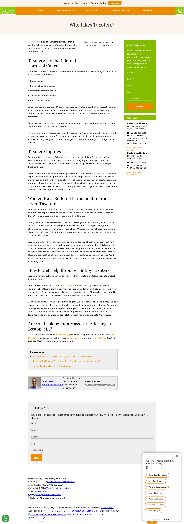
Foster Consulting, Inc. (84, 511)
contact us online (75, 338)
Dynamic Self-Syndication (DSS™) (84, 514)
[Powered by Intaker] (166, 519)
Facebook (91, 384)
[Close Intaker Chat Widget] (177, 456)
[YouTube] (33, 494)
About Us (91, 10)
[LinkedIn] (31, 494)
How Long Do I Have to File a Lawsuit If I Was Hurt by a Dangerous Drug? (66, 361)
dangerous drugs (62, 334)
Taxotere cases (66, 285)
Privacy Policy (107, 507)
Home (40, 10)
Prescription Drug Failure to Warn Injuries (51, 366)
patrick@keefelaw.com (52, 384)
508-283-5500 (42, 491)
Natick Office (100, 338)
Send (140, 106)
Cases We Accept (64, 10)
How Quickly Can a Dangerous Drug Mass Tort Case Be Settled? (62, 356)
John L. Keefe (47, 381)
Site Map (32, 517)
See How (115, 3)
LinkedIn (101, 384)
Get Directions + (67, 481)
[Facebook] (29, 494)
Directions (131, 150)
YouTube (111, 384)
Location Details (134, 147)
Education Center (118, 10)
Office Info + (53, 481)
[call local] (179, 11)
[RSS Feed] (61, 494)
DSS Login (41, 517)
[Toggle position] (172, 456)
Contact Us (148, 10)
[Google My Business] (48, 494)
